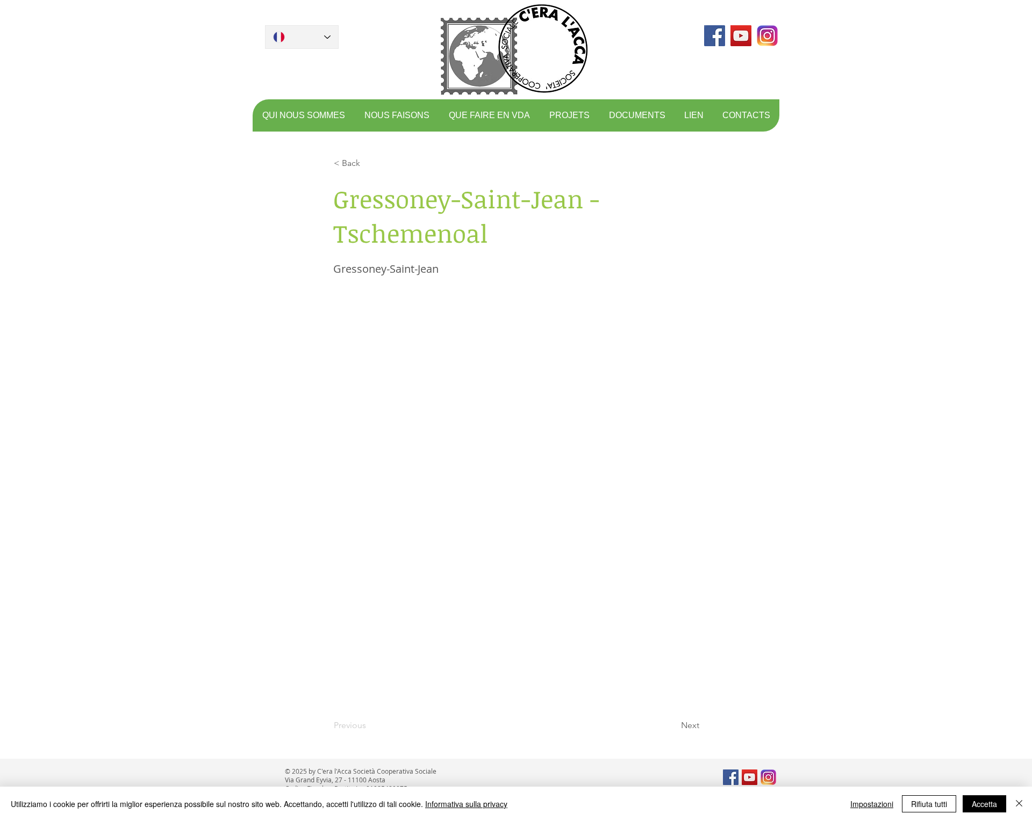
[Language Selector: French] (302, 37)
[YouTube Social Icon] (740, 35)
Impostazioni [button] (871, 803)
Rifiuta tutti (929, 803)
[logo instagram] (767, 35)
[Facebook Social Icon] (714, 35)
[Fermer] (1019, 803)
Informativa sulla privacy (466, 803)
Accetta (984, 803)
